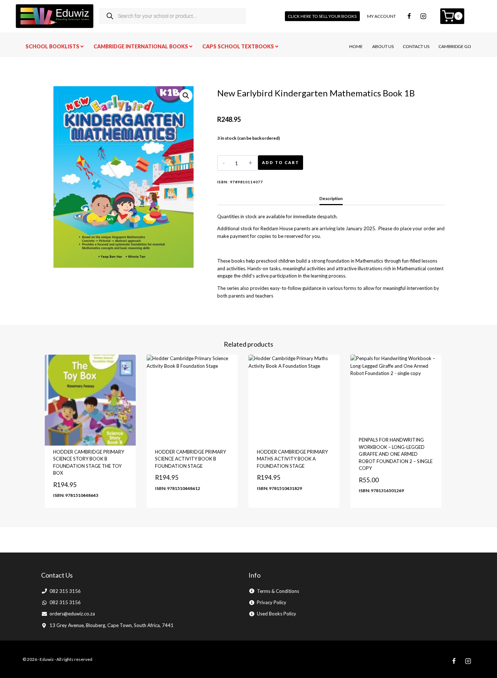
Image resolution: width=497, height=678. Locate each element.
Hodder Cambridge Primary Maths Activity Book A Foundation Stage (292, 459)
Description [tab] (331, 198)
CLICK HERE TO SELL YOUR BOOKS (322, 16)
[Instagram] (423, 16)
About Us (383, 46)
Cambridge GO (454, 46)
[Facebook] (409, 16)
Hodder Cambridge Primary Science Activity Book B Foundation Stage (190, 459)
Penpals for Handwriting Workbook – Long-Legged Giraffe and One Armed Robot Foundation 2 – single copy (396, 454)
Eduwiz (47, 659)
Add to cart (280, 162)
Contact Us (416, 46)
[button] (185, 95)
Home (356, 46)
